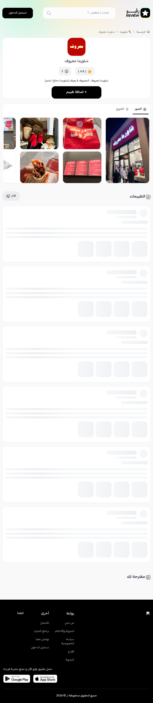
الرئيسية (141, 32)
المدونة (70, 660)
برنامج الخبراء (41, 631)
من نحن (69, 623)
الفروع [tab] (120, 109)
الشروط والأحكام (64, 631)
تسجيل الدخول (18, 13)
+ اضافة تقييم (76, 92)
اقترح (71, 652)
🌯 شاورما (125, 32)
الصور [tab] (138, 109)
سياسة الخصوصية (67, 641)
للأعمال (44, 623)
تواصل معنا (42, 639)
